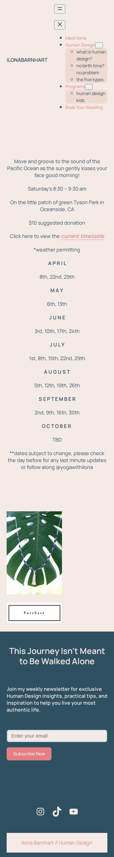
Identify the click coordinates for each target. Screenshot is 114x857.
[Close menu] (59, 24)
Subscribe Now (29, 754)
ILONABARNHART (27, 59)
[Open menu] (59, 9)
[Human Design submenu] (99, 45)
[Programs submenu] (89, 87)
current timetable (82, 236)
